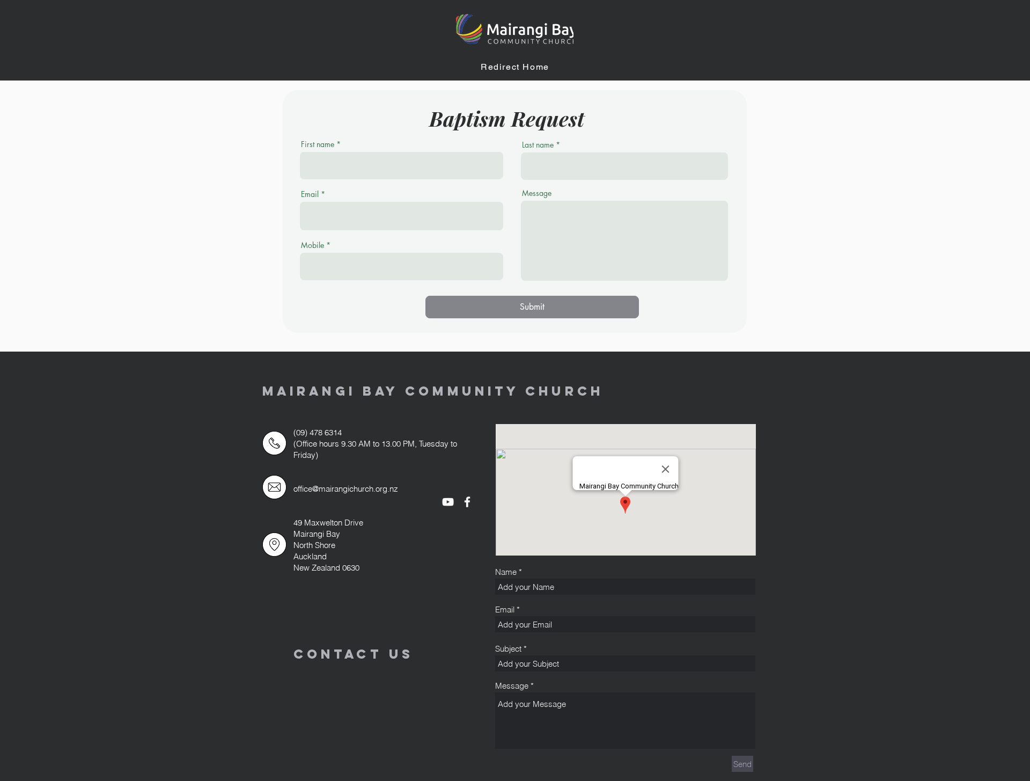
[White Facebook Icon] (467, 502)
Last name (538, 145)
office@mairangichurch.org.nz (345, 489)
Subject (508, 649)
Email (310, 194)
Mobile (312, 245)
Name (506, 572)
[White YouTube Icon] (448, 502)
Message (536, 193)
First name (317, 144)
